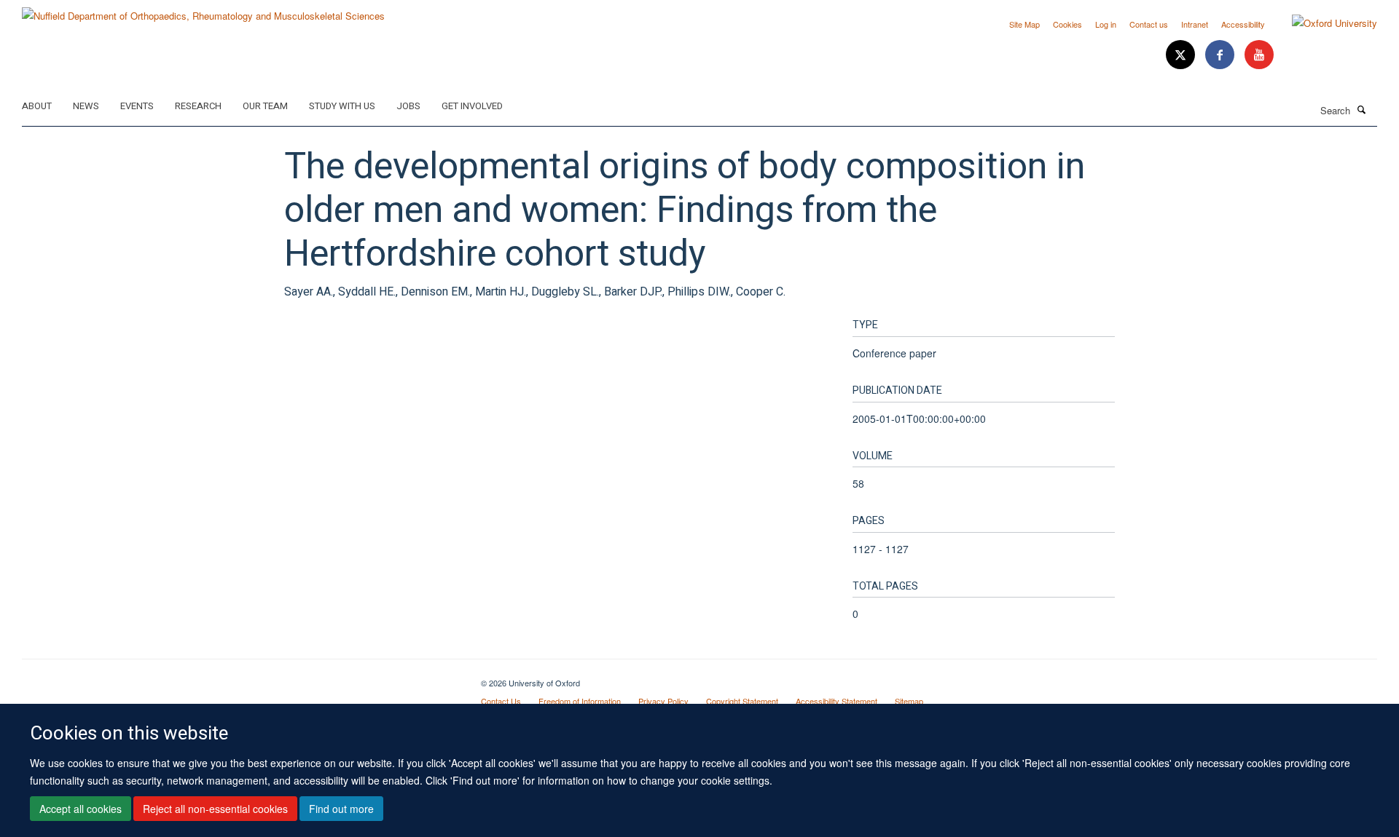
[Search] (1362, 109)
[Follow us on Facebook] (1221, 55)
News (86, 106)
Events (137, 106)
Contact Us (501, 701)
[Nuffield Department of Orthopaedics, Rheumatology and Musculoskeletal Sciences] (203, 10)
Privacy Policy (663, 701)
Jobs (408, 106)
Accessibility (1243, 24)
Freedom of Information (579, 701)
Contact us (1148, 24)
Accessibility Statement (836, 701)
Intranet (1194, 24)
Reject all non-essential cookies (215, 808)
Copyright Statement (742, 701)
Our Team (265, 106)
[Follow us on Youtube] (1259, 55)
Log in (1105, 24)
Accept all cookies (80, 808)
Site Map (1024, 24)
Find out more (341, 808)
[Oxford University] (1323, 23)
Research (198, 106)
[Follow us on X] (1182, 55)
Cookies (1067, 24)
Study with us (342, 106)
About (37, 106)
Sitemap (909, 701)
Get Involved (472, 106)
